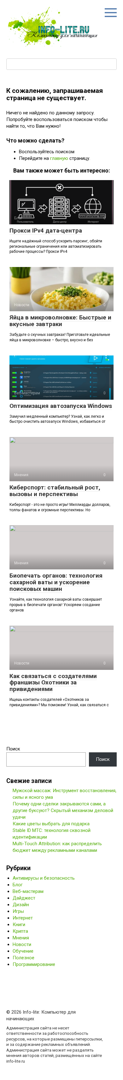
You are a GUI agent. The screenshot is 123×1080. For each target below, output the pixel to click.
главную (59, 158)
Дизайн (21, 904)
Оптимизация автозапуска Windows (60, 406)
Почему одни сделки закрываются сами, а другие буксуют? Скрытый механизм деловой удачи (63, 810)
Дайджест (24, 898)
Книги (19, 924)
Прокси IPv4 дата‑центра (45, 230)
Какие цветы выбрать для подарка (51, 824)
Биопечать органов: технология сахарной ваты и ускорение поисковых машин (55, 582)
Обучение (23, 951)
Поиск (13, 749)
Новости (22, 944)
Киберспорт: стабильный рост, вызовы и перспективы (54, 491)
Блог (18, 885)
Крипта (20, 931)
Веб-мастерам (28, 891)
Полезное (23, 958)
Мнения (21, 938)
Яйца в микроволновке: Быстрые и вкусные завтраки (60, 321)
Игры (18, 911)
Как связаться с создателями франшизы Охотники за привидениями (53, 682)
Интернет (23, 918)
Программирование (34, 964)
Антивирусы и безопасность (44, 878)
